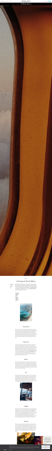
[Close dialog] (51, 436)
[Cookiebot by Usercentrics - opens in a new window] (5, 449)
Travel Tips (26, 278)
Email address (45, 443)
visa (15, 347)
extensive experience (33, 287)
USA (19, 414)
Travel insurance (32, 350)
